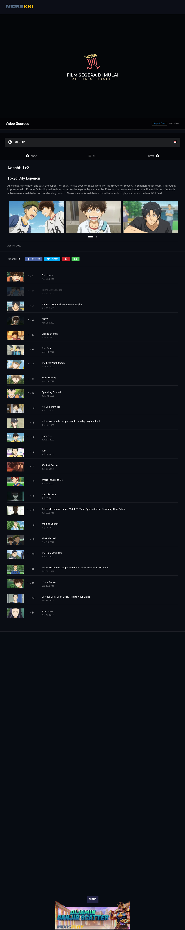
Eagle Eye (47, 436)
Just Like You (49, 494)
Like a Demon (49, 582)
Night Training (49, 377)
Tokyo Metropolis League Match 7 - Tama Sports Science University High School (84, 509)
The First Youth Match (53, 363)
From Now (47, 611)
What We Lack (49, 538)
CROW (45, 319)
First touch (47, 275)
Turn (44, 450)
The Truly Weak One (52, 553)
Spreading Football (51, 392)
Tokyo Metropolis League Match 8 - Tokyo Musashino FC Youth (75, 567)
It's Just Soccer (50, 465)
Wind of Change (50, 523)
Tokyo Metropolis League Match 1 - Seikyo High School (71, 421)
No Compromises (51, 407)
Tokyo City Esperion (52, 290)
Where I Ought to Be (52, 480)
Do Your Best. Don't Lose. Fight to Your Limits (66, 597)
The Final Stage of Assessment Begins (62, 304)
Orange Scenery (50, 333)
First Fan (46, 348)
